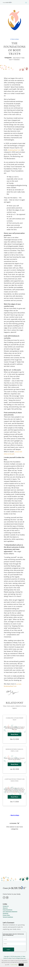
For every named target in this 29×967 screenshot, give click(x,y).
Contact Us (6, 906)
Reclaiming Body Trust (14, 150)
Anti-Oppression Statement (10, 911)
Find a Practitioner (7, 909)
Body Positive (16, 57)
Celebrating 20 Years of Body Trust (14, 719)
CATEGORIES (13, 823)
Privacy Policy (6, 915)
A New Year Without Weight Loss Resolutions (14, 780)
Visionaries (16, 59)
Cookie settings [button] (14, 964)
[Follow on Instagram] (7, 897)
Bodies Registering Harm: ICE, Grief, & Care (14, 750)
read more (14, 734)
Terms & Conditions (8, 917)
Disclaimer (5, 913)
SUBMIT (8, 949)
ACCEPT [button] (21, 964)
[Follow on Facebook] (4, 897)
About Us (5, 908)
